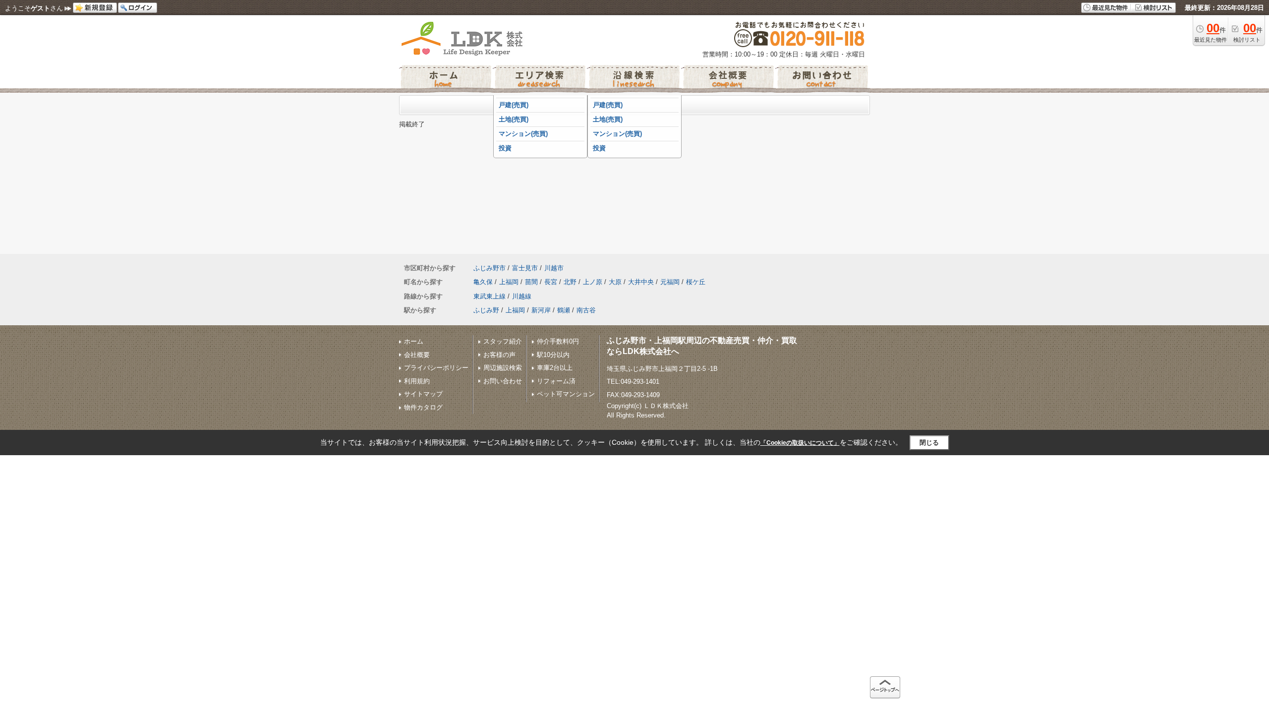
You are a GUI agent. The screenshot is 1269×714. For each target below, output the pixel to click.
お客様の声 (499, 354)
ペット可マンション (566, 394)
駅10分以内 (553, 354)
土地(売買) (513, 119)
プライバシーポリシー (436, 367)
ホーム (413, 341)
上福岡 (509, 282)
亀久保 (483, 282)
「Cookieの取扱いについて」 (800, 442)
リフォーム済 (556, 381)
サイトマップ (423, 394)
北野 (570, 282)
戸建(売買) (513, 105)
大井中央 (641, 282)
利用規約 (417, 381)
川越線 (521, 296)
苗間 (531, 282)
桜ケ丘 (695, 282)
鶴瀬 (563, 310)
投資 (505, 148)
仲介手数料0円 (558, 341)
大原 (615, 282)
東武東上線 (489, 296)
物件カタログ (423, 407)
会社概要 (417, 354)
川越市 (554, 268)
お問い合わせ (502, 381)
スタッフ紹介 (502, 341)
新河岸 (541, 310)
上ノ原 (592, 282)
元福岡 (670, 282)
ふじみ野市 (489, 268)
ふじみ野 (486, 310)
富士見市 (525, 268)
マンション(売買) (523, 133)
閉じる (929, 442)
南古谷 (586, 310)
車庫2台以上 (555, 367)
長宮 (550, 282)
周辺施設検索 (502, 367)
